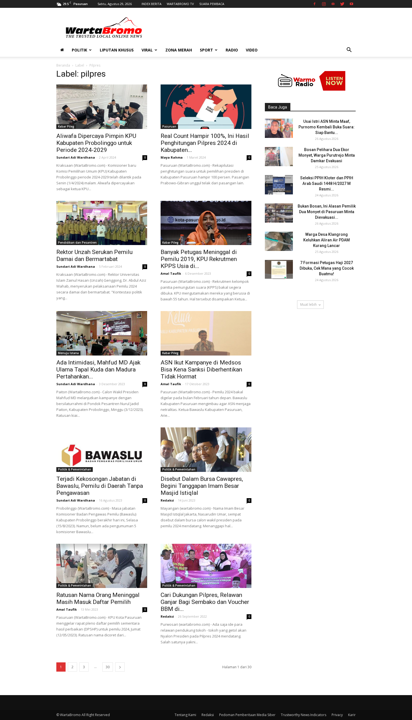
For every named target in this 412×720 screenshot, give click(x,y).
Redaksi (167, 500)
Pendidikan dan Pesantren (77, 242)
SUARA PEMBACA (211, 4)
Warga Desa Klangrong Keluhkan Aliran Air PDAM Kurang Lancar (326, 240)
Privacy (337, 714)
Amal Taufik (171, 273)
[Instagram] (324, 4)
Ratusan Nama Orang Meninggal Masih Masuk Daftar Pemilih (98, 598)
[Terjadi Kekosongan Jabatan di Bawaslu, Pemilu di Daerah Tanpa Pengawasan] (101, 449)
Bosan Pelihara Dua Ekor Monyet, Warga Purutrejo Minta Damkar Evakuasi (326, 155)
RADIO (232, 50)
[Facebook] (314, 4)
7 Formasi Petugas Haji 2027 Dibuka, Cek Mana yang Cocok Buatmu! (327, 268)
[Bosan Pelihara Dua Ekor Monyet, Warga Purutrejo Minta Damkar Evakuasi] (279, 156)
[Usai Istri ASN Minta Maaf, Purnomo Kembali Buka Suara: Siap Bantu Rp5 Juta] (279, 128)
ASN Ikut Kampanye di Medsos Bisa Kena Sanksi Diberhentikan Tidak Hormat (201, 369)
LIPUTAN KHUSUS (117, 50)
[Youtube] (351, 4)
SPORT (206, 50)
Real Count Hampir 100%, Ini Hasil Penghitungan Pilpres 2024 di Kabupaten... (205, 143)
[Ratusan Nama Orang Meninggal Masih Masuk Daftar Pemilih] (101, 566)
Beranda (63, 65)
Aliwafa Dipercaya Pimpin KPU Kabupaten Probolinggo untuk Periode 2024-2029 (96, 143)
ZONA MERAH (178, 50)
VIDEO (252, 50)
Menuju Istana (68, 353)
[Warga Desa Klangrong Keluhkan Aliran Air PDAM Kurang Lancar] (279, 241)
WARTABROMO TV (180, 4)
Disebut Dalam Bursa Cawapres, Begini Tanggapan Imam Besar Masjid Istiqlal (202, 486)
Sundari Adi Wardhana (75, 157)
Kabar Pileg (66, 126)
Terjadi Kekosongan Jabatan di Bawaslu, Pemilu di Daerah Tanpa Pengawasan (99, 486)
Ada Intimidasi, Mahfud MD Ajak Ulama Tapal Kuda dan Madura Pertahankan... (98, 369)
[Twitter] (342, 4)
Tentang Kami (185, 714)
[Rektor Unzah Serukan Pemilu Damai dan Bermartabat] (101, 223)
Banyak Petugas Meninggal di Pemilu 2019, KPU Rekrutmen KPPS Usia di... (199, 259)
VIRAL (147, 50)
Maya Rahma (172, 157)
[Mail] (333, 4)
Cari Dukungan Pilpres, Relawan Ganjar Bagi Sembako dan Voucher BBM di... (205, 602)
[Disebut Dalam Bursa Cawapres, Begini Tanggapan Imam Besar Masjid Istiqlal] (206, 449)
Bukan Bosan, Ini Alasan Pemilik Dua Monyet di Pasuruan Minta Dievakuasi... (327, 212)
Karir (352, 714)
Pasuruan (169, 126)
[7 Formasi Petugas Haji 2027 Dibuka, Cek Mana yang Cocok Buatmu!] (279, 269)
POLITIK (79, 50)
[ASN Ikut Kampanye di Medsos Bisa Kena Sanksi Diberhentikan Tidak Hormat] (206, 333)
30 (108, 667)
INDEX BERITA (151, 4)
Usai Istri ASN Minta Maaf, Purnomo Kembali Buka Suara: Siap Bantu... (326, 127)
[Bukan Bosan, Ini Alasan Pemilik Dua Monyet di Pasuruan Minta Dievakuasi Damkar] (279, 213)
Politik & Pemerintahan (74, 469)
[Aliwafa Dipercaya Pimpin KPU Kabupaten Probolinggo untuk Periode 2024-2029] (101, 106)
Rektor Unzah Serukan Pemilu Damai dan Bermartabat (94, 255)
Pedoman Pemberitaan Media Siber (247, 714)
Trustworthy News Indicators (303, 714)
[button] (349, 50)
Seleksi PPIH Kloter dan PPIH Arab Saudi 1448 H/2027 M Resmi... (326, 183)
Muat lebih (308, 304)
